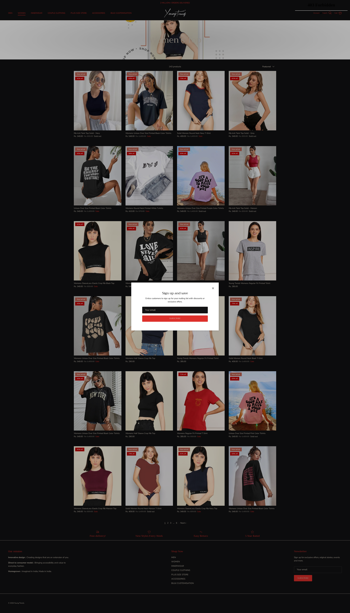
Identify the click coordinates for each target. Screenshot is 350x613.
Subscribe (174, 318)
